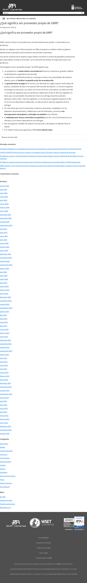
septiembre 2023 (6, 308)
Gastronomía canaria (7, 476)
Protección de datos (43, 543)
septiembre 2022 (6, 351)
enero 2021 (4, 423)
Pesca (2, 479)
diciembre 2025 (5, 215)
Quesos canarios (6, 483)
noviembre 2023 (6, 301)
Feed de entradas (6, 500)
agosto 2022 (4, 355)
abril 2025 (3, 240)
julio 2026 (3, 189)
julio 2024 (3, 272)
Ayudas (2, 447)
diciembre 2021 (5, 383)
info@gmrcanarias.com (64, 564)
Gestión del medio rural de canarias (21, 18)
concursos (3, 454)
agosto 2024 (4, 268)
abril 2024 (3, 283)
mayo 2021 (4, 408)
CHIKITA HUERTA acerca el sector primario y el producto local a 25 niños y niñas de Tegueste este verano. (38, 152)
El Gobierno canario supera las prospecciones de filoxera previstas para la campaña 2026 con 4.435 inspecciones (40, 162)
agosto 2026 (4, 186)
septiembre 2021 (6, 394)
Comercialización (6, 451)
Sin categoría (5, 487)
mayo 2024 (4, 279)
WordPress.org (5, 507)
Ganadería (3, 472)
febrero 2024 (4, 290)
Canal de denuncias (43, 558)
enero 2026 (4, 211)
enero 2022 (4, 380)
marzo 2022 (4, 372)
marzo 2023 (4, 329)
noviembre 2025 (6, 218)
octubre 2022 (4, 347)
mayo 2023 (4, 322)
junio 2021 (3, 405)
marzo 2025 (4, 243)
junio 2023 (3, 319)
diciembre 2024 (5, 254)
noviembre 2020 (6, 430)
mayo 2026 (4, 197)
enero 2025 (4, 250)
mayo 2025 (4, 236)
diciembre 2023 (5, 297)
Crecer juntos (5, 458)
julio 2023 (3, 315)
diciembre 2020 (5, 426)
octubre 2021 (4, 390)
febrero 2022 (4, 376)
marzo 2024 (4, 286)
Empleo (3, 465)
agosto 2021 (4, 398)
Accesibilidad (43, 538)
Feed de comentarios (7, 504)
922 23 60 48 (23, 569)
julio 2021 (3, 401)
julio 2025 (3, 229)
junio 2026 (3, 193)
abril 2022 (3, 369)
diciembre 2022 (5, 340)
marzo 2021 (4, 416)
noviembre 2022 (6, 344)
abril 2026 (3, 200)
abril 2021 (3, 412)
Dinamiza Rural (5, 462)
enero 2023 (4, 337)
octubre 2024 (4, 261)
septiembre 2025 (6, 225)
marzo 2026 (4, 204)
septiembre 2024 (6, 265)
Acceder (3, 497)
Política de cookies (44, 548)
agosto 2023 (4, 311)
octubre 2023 (4, 304)
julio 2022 (3, 358)
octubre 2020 (4, 433)
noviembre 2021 (6, 387)
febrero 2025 (4, 247)
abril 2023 (3, 326)
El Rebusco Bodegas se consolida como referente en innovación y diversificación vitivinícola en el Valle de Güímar (40, 149)
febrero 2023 (4, 333)
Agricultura (4, 444)
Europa (2, 469)
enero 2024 (4, 294)
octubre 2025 (4, 222)
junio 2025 (3, 232)
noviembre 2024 (6, 258)
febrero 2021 (4, 419)
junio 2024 (3, 276)
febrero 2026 (4, 207)
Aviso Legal (43, 553)
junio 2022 (3, 362)
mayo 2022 (4, 365)
